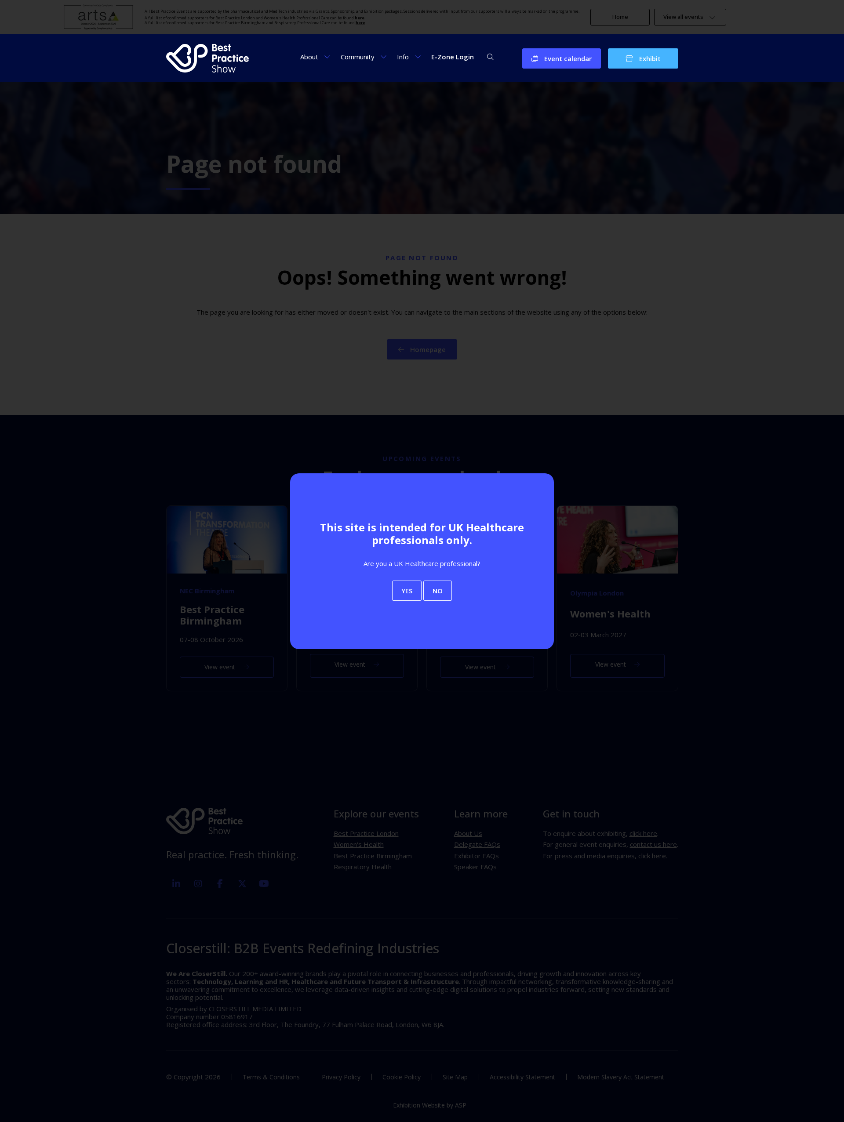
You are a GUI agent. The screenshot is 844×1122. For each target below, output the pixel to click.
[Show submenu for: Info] (417, 56)
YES (406, 590)
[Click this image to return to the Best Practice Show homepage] (207, 58)
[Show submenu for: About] (327, 56)
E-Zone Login (452, 56)
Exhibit (649, 58)
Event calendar (567, 58)
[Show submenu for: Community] (383, 56)
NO (438, 590)
